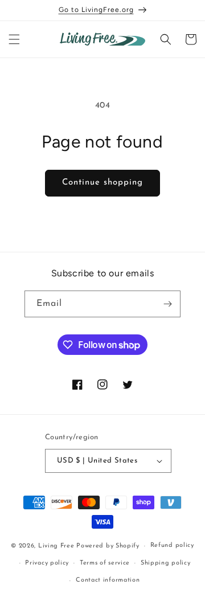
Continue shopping (102, 182)
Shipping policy (166, 563)
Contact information (108, 580)
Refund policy (172, 545)
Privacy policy (47, 563)
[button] (14, 39)
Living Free (56, 546)
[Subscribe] (167, 304)
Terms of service (105, 563)
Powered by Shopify (108, 546)
